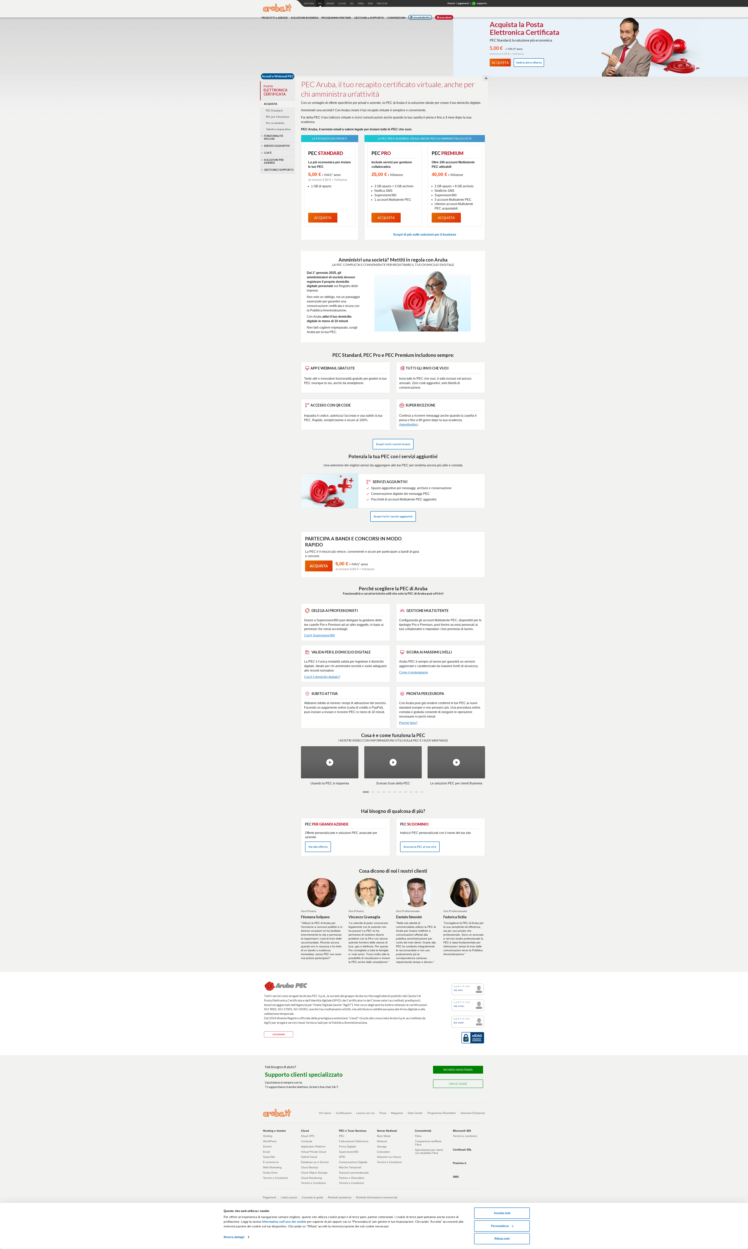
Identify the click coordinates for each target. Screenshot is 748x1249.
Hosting (309, 3)
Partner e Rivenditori (351, 1177)
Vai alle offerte (318, 846)
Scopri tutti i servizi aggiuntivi (393, 516)
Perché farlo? (408, 723)
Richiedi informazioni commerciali (376, 1197)
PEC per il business (277, 116)
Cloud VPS (307, 1136)
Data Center (415, 1113)
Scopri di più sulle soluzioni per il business (424, 234)
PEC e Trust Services (352, 1130)
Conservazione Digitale (353, 1162)
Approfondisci (408, 424)
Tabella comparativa (278, 129)
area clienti (445, 17)
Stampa (486, 78)
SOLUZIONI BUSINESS (304, 17)
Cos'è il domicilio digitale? (322, 677)
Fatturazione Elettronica (353, 1141)
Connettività (423, 1130)
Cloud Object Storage (314, 1172)
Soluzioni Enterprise (472, 1113)
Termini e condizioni (465, 1136)
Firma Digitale (347, 1146)
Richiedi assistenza (339, 1197)
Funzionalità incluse (273, 137)
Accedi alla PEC (422, 17)
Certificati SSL (462, 1149)
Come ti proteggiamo (413, 672)
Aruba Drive (270, 1172)
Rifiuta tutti (502, 1238)
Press (382, 1113)
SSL (352, 3)
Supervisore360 (348, 1151)
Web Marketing (272, 1167)
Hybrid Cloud (309, 1156)
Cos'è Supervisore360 (319, 635)
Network (382, 1141)
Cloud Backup (309, 1167)
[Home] (277, 8)
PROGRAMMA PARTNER (336, 17)
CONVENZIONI (396, 17)
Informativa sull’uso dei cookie (284, 1221)
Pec (320, 3)
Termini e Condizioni (275, 1177)
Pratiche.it (459, 1163)
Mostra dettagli (234, 1237)
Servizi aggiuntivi (277, 145)
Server (330, 3)
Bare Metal (383, 1136)
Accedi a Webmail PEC (278, 76)
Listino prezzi (289, 1197)
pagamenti (463, 3)
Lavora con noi (365, 1113)
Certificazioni (344, 1113)
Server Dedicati (387, 1130)
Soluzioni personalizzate (354, 1172)
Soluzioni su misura (389, 1156)
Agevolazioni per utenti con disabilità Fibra (429, 1151)
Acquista (270, 103)
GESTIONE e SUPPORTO (369, 17)
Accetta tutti (502, 1213)
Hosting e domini (274, 1130)
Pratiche (382, 3)
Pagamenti (269, 1197)
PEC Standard (274, 110)
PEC (341, 1136)
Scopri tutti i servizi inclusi (393, 444)
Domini (267, 1146)
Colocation (383, 1151)
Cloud (342, 3)
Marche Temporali (350, 1167)
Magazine (397, 1113)
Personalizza (500, 1226)
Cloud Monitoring (311, 1177)
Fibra (361, 3)
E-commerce (271, 1162)
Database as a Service (315, 1162)
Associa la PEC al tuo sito (419, 846)
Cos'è (268, 152)
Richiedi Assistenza (458, 1069)
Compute (306, 1141)
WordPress (270, 1141)
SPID (342, 1156)
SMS (456, 1176)
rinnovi (451, 3)
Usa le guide (458, 1083)
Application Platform (313, 1146)
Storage (382, 1146)
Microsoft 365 (462, 1130)
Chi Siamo (278, 1034)
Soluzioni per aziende (274, 161)
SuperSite (269, 1156)
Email (266, 1151)
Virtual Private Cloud (313, 1151)
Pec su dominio (275, 123)
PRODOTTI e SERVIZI (275, 17)
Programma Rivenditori (441, 1113)
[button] (366, 792)
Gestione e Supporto (279, 169)
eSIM (370, 3)
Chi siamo (325, 1113)
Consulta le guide (312, 1197)
